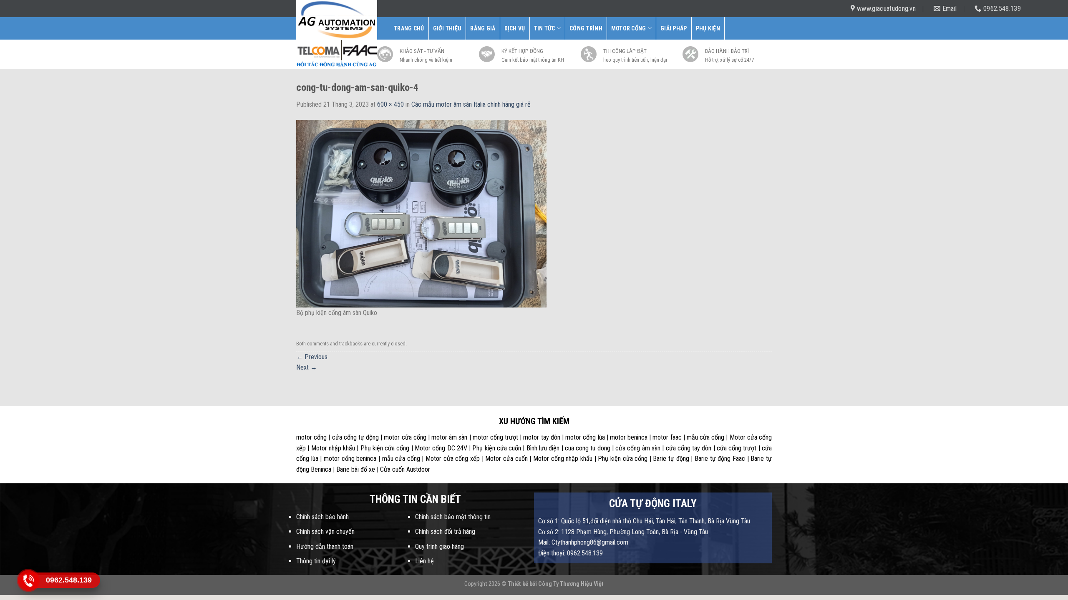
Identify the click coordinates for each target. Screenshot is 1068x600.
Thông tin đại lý (316, 561)
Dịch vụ (514, 28)
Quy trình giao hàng (439, 546)
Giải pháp (673, 28)
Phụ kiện (708, 28)
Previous (311, 357)
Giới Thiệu (447, 28)
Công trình (585, 28)
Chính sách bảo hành (322, 517)
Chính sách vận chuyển (325, 531)
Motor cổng (628, 28)
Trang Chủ (409, 28)
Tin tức (544, 28)
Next (306, 367)
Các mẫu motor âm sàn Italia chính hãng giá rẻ (471, 104)
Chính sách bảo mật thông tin (453, 517)
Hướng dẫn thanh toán (324, 546)
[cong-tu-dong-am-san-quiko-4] (421, 213)
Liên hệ (424, 561)
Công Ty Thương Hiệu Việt (571, 584)
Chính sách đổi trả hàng (445, 531)
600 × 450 (390, 104)
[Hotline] (28, 580)
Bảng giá (482, 28)
